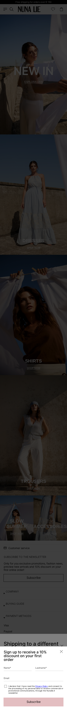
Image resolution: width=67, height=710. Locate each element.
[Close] (61, 651)
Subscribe (34, 702)
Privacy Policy (41, 686)
